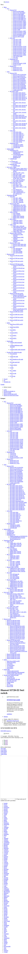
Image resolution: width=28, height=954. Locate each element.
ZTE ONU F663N (17, 139)
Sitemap (6, 716)
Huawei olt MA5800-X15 (19, 18)
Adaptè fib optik (14, 356)
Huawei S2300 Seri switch (16, 311)
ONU (8, 71)
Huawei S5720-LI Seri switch (17, 634)
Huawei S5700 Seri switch (16, 264)
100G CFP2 (13, 224)
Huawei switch (10, 254)
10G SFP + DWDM (18, 200)
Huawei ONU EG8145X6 (19, 74)
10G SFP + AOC (17, 184)
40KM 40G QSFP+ (18, 223)
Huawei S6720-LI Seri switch (17, 648)
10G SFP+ (12, 196)
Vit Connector (13, 353)
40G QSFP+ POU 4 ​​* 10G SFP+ (18, 612)
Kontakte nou (7, 381)
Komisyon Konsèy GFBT (19, 53)
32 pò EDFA (13, 335)
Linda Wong (4, 751)
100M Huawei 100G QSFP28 (17, 568)
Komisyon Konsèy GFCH (19, 52)
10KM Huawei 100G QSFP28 (17, 571)
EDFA (8, 323)
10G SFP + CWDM (18, 199)
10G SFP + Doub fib (18, 202)
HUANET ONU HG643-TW (17, 498)
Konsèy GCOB (17, 64)
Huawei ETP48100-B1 (18, 35)
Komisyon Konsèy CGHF (19, 32)
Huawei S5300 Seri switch (16, 317)
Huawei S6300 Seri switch (16, 320)
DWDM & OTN (14, 150)
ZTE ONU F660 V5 (18, 133)
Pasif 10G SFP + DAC (18, 172)
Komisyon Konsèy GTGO (19, 48)
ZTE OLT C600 (17, 42)
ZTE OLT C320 (17, 41)
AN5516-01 (16, 60)
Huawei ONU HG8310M (19, 85)
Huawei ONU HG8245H (19, 80)
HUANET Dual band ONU (20, 116)
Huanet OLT (13, 66)
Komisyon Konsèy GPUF (19, 28)
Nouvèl (5, 379)
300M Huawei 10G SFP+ (19, 205)
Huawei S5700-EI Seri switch (17, 626)
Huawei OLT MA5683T (19, 12)
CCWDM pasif (14, 161)
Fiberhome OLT (14, 59)
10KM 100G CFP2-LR (19, 231)
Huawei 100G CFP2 (15, 243)
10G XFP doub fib (17, 248)
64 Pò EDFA (13, 338)
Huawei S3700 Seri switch (16, 261)
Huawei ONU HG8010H (19, 87)
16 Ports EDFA (14, 332)
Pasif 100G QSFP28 (18, 181)
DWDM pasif (13, 164)
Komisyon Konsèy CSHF (19, 31)
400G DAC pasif (17, 174)
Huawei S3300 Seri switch (16, 314)
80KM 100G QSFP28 (18, 217)
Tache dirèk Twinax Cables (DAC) (18, 168)
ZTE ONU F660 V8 (18, 137)
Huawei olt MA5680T (18, 14)
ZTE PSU (15, 57)
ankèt (8, 714)
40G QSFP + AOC (17, 185)
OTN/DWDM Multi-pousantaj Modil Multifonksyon (18, 156)
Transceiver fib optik (12, 195)
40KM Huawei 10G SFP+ (19, 209)
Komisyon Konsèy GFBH (19, 50)
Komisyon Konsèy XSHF (19, 34)
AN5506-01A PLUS (18, 146)
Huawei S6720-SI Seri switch (17, 650)
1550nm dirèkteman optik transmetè (15, 672)
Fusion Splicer (13, 365)
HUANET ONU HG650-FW (17, 504)
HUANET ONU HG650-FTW (17, 505)
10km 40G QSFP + (18, 222)
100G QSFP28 (13, 212)
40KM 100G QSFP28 (18, 216)
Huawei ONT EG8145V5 (19, 81)
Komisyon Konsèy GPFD (19, 21)
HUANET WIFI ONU (18, 115)
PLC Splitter (13, 370)
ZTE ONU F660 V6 (18, 136)
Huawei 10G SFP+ (14, 203)
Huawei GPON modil (18, 36)
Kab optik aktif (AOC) (15, 182)
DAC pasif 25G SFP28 (19, 179)
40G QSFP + (13, 219)
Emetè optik (10, 341)
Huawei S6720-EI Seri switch (17, 645)
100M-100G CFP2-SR (15, 543)
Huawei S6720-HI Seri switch (17, 647)
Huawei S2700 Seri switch (16, 258)
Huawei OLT (13, 10)
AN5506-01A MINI (18, 144)
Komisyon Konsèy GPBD (19, 22)
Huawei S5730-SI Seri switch (17, 638)
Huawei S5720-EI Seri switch (11, 395)
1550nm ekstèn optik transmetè (17, 349)
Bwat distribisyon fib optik (16, 359)
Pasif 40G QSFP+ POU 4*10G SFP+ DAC (19, 177)
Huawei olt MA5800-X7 (19, 17)
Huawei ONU (13, 73)
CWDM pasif (13, 158)
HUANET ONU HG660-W (20, 123)
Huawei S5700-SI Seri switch (17, 630)
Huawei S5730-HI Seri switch (17, 637)
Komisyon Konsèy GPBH (19, 24)
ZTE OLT (12, 38)
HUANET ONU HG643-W (20, 105)
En (4, 380)
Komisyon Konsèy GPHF (19, 25)
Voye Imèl (3, 748)
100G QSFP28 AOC (18, 191)
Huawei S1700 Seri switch (16, 255)
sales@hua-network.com (13, 720)
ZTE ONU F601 (17, 132)
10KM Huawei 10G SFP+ (19, 208)
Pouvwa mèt (13, 373)
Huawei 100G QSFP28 (16, 233)
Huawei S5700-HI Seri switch (17, 627)
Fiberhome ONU (14, 143)
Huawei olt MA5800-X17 (19, 20)
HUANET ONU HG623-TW (17, 492)
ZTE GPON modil (17, 56)
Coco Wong (4, 750)
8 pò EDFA (13, 330)
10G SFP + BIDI (17, 198)
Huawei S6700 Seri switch (16, 293)
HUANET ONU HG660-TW (17, 508)
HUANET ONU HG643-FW (17, 497)
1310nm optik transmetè (16, 342)
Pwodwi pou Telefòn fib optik (14, 352)
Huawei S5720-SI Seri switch (17, 636)
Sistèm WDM (10, 149)
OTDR (11, 367)
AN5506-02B (16, 147)
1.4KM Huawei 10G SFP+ (19, 206)
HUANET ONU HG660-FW (17, 509)
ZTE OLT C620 (17, 45)
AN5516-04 (16, 62)
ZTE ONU (12, 130)
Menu (5, 7)
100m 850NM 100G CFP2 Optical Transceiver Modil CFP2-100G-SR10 (19, 229)
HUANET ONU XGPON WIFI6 (18, 502)
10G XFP (12, 247)
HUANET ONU (14, 91)
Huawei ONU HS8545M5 (19, 88)
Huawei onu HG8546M (19, 78)
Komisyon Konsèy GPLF (19, 27)
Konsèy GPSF (16, 29)
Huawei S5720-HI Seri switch (17, 633)
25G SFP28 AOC (17, 189)
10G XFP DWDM (17, 252)
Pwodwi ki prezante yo (9, 391)
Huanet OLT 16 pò (17, 70)
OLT (8, 8)
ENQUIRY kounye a (6, 731)
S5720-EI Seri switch (13, 700)
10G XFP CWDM (17, 251)
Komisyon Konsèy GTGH (19, 46)
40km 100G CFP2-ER (18, 226)
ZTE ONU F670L (17, 142)
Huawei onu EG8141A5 (19, 76)
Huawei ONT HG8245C (19, 84)
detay (10, 714)
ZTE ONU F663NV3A (19, 140)
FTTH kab (12, 376)
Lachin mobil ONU (18, 90)
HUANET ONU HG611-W (20, 98)
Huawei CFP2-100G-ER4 (19, 245)
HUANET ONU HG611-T (20, 97)
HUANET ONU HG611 (19, 95)
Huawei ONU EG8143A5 (19, 77)
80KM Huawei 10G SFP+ (19, 210)
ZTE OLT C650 (17, 43)
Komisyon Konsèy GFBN (19, 55)
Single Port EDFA (14, 327)
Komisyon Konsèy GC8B (19, 63)
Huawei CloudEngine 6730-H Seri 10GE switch (20, 309)
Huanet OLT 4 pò (17, 67)
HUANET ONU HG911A (19, 94)
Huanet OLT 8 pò (17, 69)
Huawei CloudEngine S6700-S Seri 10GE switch (19, 295)
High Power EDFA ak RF (16, 324)
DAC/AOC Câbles (11, 167)
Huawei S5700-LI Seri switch (17, 629)
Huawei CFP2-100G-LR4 (19, 244)
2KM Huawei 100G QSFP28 (17, 570)
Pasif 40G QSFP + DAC (19, 175)
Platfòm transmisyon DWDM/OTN (18, 152)
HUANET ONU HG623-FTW (17, 494)
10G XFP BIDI (17, 250)
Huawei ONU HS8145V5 (19, 83)
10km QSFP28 (16, 215)
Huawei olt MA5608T (18, 11)
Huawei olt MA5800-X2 (19, 15)
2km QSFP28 (16, 213)
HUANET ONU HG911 (19, 92)
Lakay (5, 389)
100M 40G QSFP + (18, 220)
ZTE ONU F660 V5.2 (18, 135)
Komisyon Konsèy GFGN (19, 49)
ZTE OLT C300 (17, 39)
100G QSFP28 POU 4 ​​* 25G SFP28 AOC (19, 193)
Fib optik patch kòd (15, 362)
